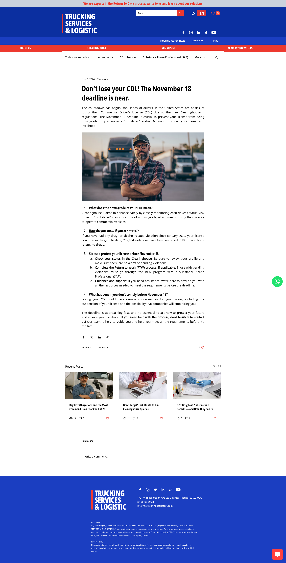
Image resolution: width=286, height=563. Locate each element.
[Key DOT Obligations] (89, 385)
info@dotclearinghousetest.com (155, 505)
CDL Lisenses (128, 57)
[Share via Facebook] (83, 337)
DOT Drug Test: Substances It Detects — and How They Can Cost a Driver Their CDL (196, 407)
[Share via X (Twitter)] (91, 337)
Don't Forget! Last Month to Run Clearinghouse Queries (141, 407)
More (198, 57)
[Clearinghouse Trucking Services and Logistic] (140, 489)
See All (217, 366)
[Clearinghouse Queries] (143, 385)
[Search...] (180, 13)
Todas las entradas (77, 57)
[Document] (277, 281)
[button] (215, 13)
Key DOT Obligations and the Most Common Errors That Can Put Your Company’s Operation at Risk (88, 407)
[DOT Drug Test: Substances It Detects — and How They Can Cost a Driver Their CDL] (197, 385)
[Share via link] (107, 337)
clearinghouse (104, 57)
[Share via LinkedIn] (99, 337)
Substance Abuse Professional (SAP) (165, 57)
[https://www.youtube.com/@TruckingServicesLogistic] (213, 32)
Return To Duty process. (129, 3)
